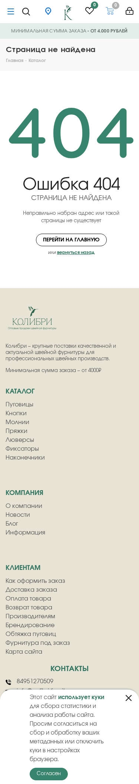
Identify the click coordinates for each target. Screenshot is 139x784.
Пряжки (16, 431)
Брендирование (30, 625)
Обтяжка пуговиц (31, 634)
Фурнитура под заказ (38, 643)
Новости (18, 515)
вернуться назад (76, 252)
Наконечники (25, 458)
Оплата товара (28, 599)
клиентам (23, 568)
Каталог (20, 391)
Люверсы (20, 440)
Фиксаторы (22, 449)
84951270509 (35, 681)
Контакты (69, 669)
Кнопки (16, 413)
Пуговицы (19, 405)
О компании (24, 506)
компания (24, 493)
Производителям (30, 616)
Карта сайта (24, 652)
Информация (25, 533)
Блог (12, 524)
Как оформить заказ (35, 581)
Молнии (17, 422)
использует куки (81, 697)
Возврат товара (29, 608)
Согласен (49, 773)
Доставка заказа (31, 590)
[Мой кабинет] (129, 8)
